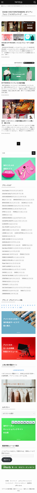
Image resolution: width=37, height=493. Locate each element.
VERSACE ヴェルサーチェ (10, 290)
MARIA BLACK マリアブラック (11, 242)
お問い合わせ (18, 485)
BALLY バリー (6, 199)
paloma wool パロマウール (10, 254)
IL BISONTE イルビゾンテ (9, 224)
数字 (21, 307)
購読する (7, 460)
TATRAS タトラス (27, 278)
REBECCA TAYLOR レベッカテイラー (13, 260)
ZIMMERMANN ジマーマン (10, 293)
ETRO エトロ (6, 212)
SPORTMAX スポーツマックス (11, 278)
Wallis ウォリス (25, 290)
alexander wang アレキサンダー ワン (12, 193)
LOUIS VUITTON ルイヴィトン (23, 233)
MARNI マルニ (27, 245)
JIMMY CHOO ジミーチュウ (10, 230)
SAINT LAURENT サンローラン (11, 266)
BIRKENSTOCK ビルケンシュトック (23, 199)
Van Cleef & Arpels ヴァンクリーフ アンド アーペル (16, 287)
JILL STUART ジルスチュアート (11, 227)
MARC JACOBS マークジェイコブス (12, 239)
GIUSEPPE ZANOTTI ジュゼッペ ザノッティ (14, 221)
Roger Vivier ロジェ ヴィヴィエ (11, 263)
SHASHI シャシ (7, 272)
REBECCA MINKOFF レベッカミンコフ (13, 257)
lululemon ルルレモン (8, 236)
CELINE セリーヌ (27, 202)
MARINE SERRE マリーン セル (11, 245)
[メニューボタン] (2, 2)
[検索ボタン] (34, 2)
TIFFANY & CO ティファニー (10, 281)
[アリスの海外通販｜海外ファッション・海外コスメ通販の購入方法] (18, 2)
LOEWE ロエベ (7, 233)
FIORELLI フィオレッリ (20, 212)
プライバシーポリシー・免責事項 (23, 483)
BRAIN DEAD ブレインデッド (10, 202)
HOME (7, 480)
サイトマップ (13, 480)
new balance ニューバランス (11, 251)
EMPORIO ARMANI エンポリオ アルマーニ (14, 208)
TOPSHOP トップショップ (10, 284)
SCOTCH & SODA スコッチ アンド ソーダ (14, 269)
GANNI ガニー (7, 215)
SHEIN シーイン (19, 272)
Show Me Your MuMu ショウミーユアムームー (15, 275)
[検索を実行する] (33, 153)
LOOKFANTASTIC (18, 370)
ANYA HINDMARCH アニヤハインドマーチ (14, 196)
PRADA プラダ (24, 254)
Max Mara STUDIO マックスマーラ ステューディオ (16, 248)
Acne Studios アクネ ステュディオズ (12, 190)
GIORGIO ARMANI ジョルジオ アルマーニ (14, 218)
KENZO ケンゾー (26, 230)
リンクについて (9, 483)
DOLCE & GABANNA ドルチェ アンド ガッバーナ (15, 205)
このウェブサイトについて (25, 480)
